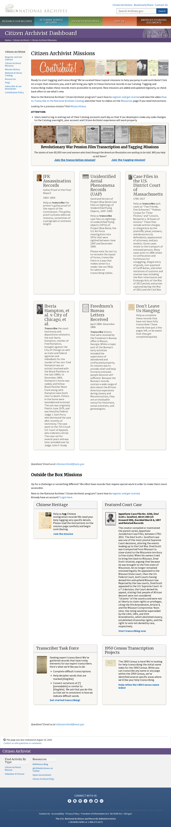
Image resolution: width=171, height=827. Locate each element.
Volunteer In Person (14, 773)
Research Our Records (17, 21)
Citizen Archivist (21, 40)
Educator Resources (85, 21)
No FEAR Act (116, 813)
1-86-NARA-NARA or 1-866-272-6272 (85, 821)
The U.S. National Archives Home (36, 8)
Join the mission (63, 533)
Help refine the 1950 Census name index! (138, 686)
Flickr (102, 801)
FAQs (7, 82)
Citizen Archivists (122, 5)
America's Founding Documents (154, 21)
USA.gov (128, 813)
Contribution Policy (14, 92)
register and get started (126, 97)
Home (8, 40)
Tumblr (85, 801)
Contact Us (161, 5)
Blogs (96, 801)
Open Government (42, 774)
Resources (10, 79)
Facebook (69, 801)
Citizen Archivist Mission (13, 768)
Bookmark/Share (143, 5)
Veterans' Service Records (51, 21)
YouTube (91, 801)
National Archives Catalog (13, 74)
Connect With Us (85, 795)
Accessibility (57, 813)
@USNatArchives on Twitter (43, 769)
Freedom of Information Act (95, 813)
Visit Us (119, 21)
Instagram (80, 801)
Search (161, 11)
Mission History (12, 69)
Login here (66, 497)
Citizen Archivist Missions (13, 64)
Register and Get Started (13, 58)
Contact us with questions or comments (22, 743)
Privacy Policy (72, 813)
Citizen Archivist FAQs (43, 778)
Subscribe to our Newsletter (13, 87)
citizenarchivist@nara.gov (70, 464)
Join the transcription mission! (74, 160)
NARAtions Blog (40, 764)
